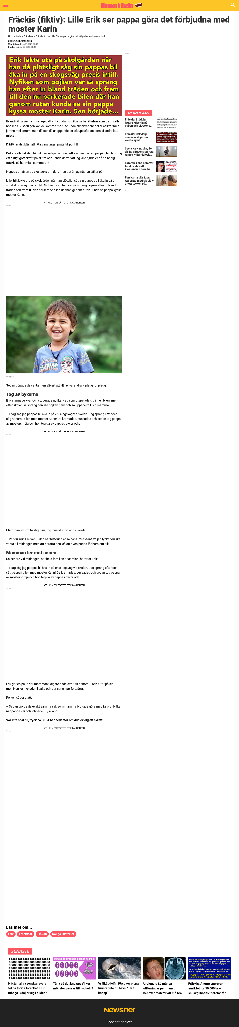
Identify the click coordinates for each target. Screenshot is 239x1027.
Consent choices (119, 1022)
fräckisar (25, 934)
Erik (11, 934)
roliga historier (63, 934)
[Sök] (233, 5)
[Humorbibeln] (118, 5)
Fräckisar (28, 36)
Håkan (42, 934)
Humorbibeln (14, 36)
